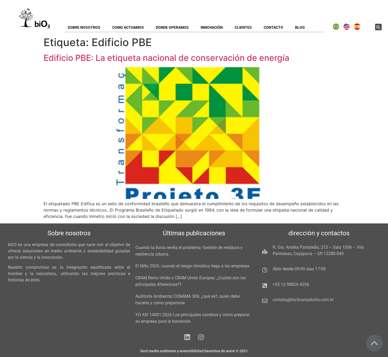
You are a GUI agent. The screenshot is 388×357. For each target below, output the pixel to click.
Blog (300, 27)
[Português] (336, 28)
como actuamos (128, 27)
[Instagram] (201, 337)
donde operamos (172, 27)
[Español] (357, 28)
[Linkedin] (187, 337)
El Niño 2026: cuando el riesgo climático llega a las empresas (192, 265)
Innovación (212, 27)
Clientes (243, 27)
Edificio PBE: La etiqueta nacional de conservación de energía (166, 58)
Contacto (273, 27)
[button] (378, 27)
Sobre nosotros (84, 27)
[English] (346, 28)
